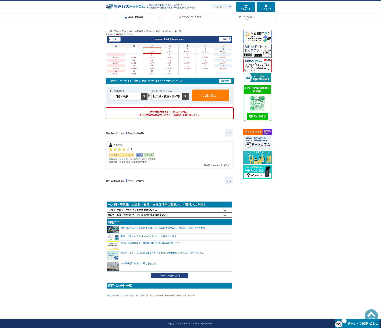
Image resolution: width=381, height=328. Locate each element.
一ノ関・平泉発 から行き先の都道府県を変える (132, 210)
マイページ (266, 9)
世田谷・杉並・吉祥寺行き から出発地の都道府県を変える (138, 215)
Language (218, 6)
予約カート (246, 9)
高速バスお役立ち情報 (190, 17)
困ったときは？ (247, 17)
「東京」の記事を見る (170, 275)
